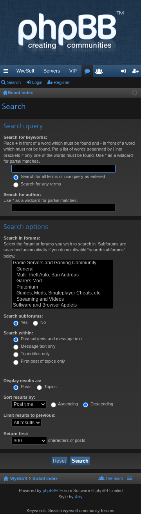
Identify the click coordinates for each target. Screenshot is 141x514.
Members (100, 72)
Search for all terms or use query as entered (62, 176)
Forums (89, 72)
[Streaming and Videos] (62, 299)
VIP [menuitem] (73, 71)
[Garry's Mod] (62, 281)
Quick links (7, 72)
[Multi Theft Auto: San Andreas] (62, 275)
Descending (101, 403)
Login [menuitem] (125, 72)
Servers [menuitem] (51, 71)
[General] (62, 269)
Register (62, 82)
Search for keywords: (25, 137)
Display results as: (23, 380)
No (42, 322)
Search (14, 82)
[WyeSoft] (70, 32)
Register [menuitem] (136, 72)
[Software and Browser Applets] (62, 305)
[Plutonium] (62, 287)
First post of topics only (42, 361)
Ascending (67, 403)
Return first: (16, 433)
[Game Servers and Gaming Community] (62, 263)
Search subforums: (23, 316)
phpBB (49, 490)
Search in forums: (22, 238)
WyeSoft (25, 71)
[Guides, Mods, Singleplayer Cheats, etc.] (62, 293)
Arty (79, 496)
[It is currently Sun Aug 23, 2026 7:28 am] (134, 93)
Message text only (38, 346)
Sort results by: (19, 397)
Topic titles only (35, 353)
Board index (45, 478)
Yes (24, 322)
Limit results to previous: (30, 415)
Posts (26, 386)
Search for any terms (40, 184)
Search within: (18, 333)
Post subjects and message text (51, 338)
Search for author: (22, 194)
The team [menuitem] (114, 478)
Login (37, 82)
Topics (50, 386)
